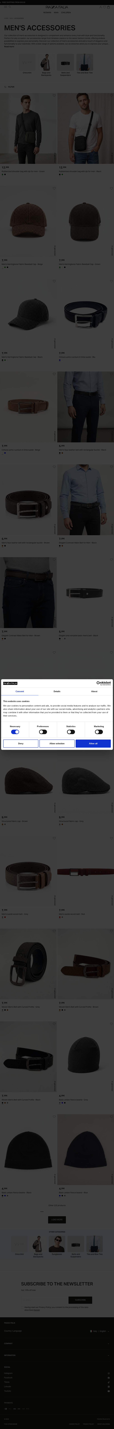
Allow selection (57, 743)
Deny (20, 743)
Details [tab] (57, 691)
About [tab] (94, 691)
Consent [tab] (20, 691)
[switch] (43, 732)
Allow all (93, 743)
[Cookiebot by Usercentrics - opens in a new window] (98, 683)
